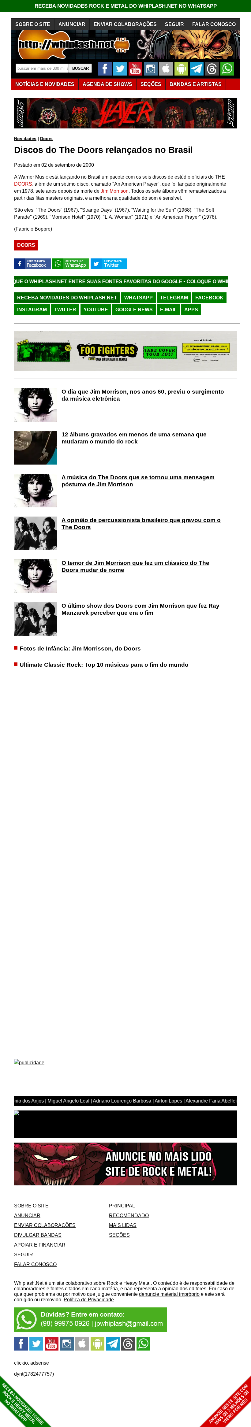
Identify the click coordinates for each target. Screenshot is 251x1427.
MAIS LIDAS (123, 1225)
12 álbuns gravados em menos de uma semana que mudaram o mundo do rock (134, 438)
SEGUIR (174, 24)
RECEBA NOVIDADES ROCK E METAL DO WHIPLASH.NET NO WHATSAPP (126, 6)
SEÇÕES (150, 84)
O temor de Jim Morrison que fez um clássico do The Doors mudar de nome (135, 566)
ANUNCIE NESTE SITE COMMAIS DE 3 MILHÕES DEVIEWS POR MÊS (229, 1404)
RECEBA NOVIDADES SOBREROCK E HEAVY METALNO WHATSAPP (22, 1403)
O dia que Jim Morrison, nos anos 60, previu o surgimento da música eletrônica (143, 395)
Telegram (174, 297)
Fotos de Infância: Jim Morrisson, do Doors (80, 648)
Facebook (209, 297)
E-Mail (168, 309)
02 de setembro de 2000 (67, 165)
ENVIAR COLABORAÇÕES (125, 24)
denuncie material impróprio (169, 1294)
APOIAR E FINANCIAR (40, 1244)
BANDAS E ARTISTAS (196, 84)
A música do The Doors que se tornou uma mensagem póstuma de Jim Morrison (138, 480)
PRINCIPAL (122, 1205)
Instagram (32, 309)
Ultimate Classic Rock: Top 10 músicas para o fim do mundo (104, 665)
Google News (134, 309)
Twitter (65, 309)
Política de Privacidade (89, 1299)
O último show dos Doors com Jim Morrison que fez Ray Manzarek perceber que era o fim (140, 609)
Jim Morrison (115, 191)
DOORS (23, 184)
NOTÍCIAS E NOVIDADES (44, 84)
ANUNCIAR (71, 24)
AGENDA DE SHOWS (107, 84)
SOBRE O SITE (32, 24)
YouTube (96, 309)
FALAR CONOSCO (214, 24)
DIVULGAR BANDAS (38, 1235)
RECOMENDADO (129, 1215)
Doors (46, 138)
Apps (191, 309)
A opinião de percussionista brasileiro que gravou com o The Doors (141, 523)
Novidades (25, 138)
